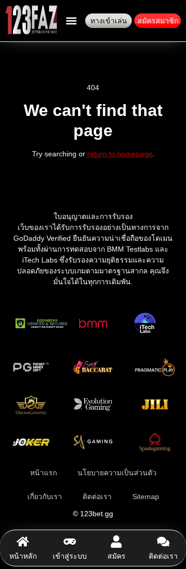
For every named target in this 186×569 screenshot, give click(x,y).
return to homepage (119, 154)
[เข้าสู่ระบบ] (70, 541)
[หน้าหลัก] (23, 541)
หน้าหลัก (23, 556)
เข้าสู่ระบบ (70, 556)
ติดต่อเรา (163, 556)
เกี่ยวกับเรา (44, 496)
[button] (71, 21)
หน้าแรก (43, 473)
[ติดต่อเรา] (163, 541)
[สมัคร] (116, 541)
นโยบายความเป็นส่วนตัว (117, 473)
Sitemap (145, 496)
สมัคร (116, 556)
